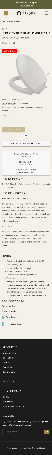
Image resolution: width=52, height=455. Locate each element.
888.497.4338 (26, 157)
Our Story (6, 397)
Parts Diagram (11, 317)
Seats (17, 22)
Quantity (5, 116)
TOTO (4, 29)
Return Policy (8, 381)
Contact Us (7, 367)
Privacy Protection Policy (13, 406)
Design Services (9, 353)
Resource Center (9, 372)
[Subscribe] (46, 432)
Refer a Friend (8, 358)
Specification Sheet (14, 324)
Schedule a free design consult (26, 143)
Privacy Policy (26, 448)
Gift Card (6, 363)
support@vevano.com (26, 173)
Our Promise (8, 402)
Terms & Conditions (14, 448)
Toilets (11, 22)
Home (4, 22)
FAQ (4, 377)
